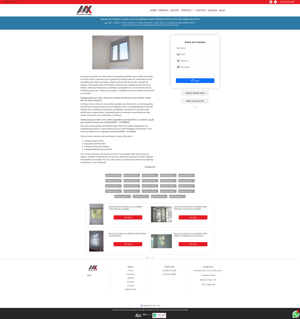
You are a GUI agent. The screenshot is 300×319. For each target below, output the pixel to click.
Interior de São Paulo (195, 93)
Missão (174, 10)
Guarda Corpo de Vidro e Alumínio (114, 186)
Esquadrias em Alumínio (114, 181)
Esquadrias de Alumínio (168, 175)
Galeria (212, 10)
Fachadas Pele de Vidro (187, 181)
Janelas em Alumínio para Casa (168, 186)
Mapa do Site (130, 289)
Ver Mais (128, 217)
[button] (147, 258)
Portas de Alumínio (131, 191)
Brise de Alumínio (113, 175)
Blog (222, 10)
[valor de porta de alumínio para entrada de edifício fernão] (161, 214)
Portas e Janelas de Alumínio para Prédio (123, 196)
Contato (201, 10)
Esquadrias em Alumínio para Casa (132, 181)
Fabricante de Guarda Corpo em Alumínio (168, 181)
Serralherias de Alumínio (178, 196)
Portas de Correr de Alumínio (168, 191)
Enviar (196, 80)
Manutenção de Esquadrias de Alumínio (114, 191)
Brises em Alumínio (132, 175)
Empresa (163, 10)
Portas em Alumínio (141, 196)
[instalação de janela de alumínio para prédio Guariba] (96, 214)
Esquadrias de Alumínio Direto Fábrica (187, 175)
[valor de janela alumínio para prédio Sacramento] (96, 241)
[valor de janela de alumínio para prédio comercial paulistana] (161, 241)
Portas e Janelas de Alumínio (187, 191)
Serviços (186, 10)
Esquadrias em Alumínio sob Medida (150, 181)
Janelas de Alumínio (132, 186)
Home (153, 10)
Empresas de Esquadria (150, 175)
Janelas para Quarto (187, 186)
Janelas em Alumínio (150, 186)
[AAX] (84, 10)
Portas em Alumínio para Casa (159, 196)
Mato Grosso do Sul (195, 101)
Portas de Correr (150, 191)
